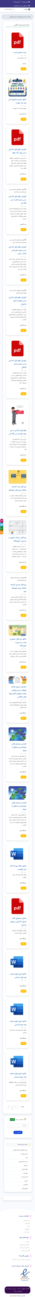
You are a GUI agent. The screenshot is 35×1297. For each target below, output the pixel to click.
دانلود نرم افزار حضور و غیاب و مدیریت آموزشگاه (18, 642)
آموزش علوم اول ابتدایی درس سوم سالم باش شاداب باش (17, 250)
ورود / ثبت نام (8, 9)
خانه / (28, 17)
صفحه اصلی (26, 1220)
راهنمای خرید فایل (24, 1248)
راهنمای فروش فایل (24, 1245)
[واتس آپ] (1, 528)
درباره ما (27, 1242)
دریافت (23, 69)
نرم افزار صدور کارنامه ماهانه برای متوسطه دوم (18, 588)
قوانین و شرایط (25, 1251)
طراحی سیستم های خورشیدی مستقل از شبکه (19, 747)
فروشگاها (27, 1229)
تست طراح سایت (19, 52)
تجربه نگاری (23, 55)
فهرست (25, 9)
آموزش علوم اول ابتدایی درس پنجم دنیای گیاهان (17, 364)
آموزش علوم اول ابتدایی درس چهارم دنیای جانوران (17, 301)
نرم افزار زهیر (13, 1296)
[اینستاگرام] (1, 521)
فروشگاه (27, 1223)
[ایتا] (1, 532)
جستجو (19, 1132)
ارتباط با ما (26, 1232)
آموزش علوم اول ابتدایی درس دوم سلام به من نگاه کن (17, 200)
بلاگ (28, 1226)
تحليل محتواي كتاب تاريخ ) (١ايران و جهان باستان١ (18, 922)
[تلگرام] (1, 525)
